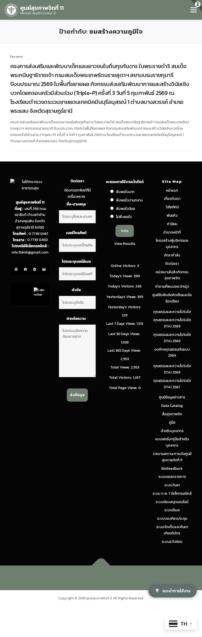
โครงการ (16, 56)
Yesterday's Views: (121, 297)
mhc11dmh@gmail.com (30, 252)
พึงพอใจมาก (125, 192)
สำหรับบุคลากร (172, 431)
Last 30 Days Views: (124, 334)
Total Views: (120, 367)
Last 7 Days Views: (121, 323)
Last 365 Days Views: (125, 350)
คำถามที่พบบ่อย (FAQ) (172, 286)
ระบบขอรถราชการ (172, 476)
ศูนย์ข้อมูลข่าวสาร (172, 397)
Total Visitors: (121, 377)
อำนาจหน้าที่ (172, 232)
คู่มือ (172, 422)
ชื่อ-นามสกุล (77, 204)
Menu (193, 10)
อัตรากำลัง (172, 255)
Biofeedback (172, 468)
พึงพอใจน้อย (125, 208)
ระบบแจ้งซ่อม (172, 541)
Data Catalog (172, 405)
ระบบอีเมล (172, 510)
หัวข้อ (77, 290)
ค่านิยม (172, 224)
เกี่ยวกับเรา (172, 198)
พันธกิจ (172, 215)
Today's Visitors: (121, 286)
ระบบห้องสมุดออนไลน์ (172, 502)
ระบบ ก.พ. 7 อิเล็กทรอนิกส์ (172, 493)
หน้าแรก (172, 190)
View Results (124, 243)
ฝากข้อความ (77, 318)
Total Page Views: (123, 388)
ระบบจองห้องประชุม (172, 518)
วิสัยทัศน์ (172, 207)
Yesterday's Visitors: (125, 307)
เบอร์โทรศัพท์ (77, 233)
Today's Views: (121, 276)
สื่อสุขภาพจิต (172, 414)
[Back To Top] (101, 565)
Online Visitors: (124, 266)
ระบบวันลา (172, 485)
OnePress (112, 577)
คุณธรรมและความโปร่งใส (172, 312)
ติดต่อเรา (172, 263)
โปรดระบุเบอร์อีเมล (77, 261)
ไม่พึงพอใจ (124, 217)
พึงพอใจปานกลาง (129, 200)
